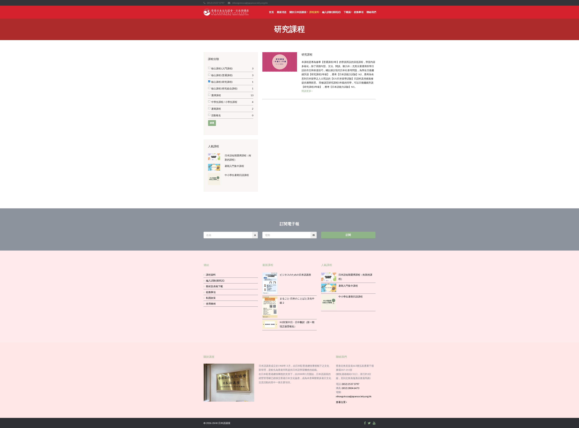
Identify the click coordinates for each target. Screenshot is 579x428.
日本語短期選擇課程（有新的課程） (238, 157)
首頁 (271, 12)
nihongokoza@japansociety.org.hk (354, 396)
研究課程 (307, 54)
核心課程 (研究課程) (232, 81)
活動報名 (232, 115)
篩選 (212, 123)
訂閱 (348, 234)
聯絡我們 (371, 12)
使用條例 (211, 303)
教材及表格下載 (214, 286)
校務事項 (359, 12)
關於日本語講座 (298, 12)
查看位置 (341, 402)
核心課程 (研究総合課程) (232, 88)
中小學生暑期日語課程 (237, 175)
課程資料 (314, 12)
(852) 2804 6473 (350, 388)
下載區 (347, 12)
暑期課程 (232, 108)
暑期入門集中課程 (234, 165)
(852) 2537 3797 (350, 383)
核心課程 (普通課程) (232, 75)
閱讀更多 (307, 90)
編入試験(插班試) (331, 12)
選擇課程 (232, 95)
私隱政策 (211, 297)
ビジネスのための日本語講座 (295, 274)
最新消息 (281, 12)
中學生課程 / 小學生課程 (232, 101)
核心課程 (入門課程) (232, 68)
